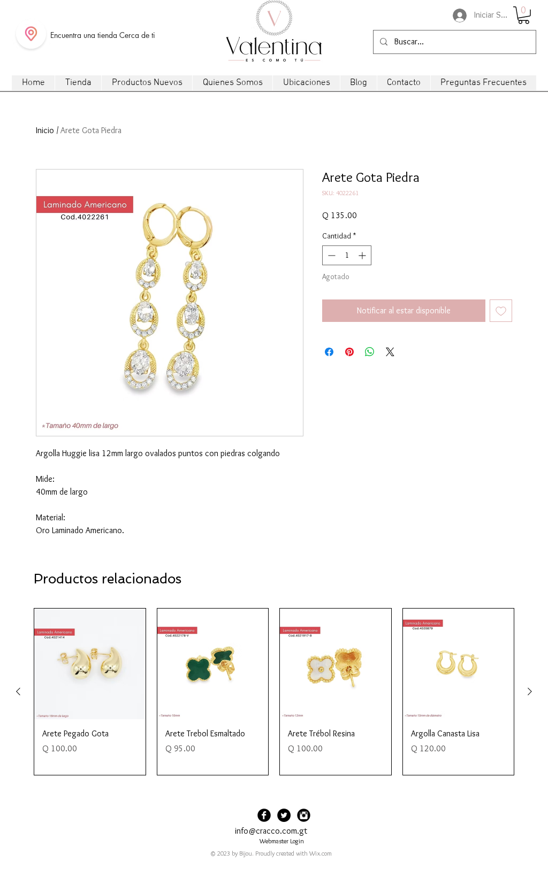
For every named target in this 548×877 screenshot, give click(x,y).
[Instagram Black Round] (303, 815)
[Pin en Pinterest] (349, 351)
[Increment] (363, 255)
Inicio (45, 130)
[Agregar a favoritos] (501, 310)
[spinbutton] (346, 255)
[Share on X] (390, 351)
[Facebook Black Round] (264, 815)
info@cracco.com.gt (271, 831)
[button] (523, 15)
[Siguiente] (529, 691)
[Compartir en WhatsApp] (369, 351)
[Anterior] (18, 691)
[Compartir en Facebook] (329, 351)
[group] (274, 691)
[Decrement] (330, 255)
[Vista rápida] (90, 664)
